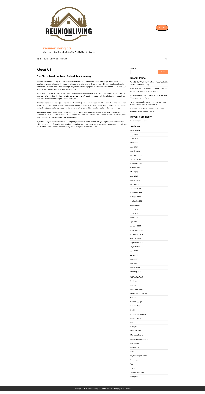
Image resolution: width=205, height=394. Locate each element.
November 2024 (136, 193)
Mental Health (135, 331)
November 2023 (136, 234)
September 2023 (136, 242)
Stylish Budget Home (138, 356)
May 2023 (134, 259)
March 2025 (135, 180)
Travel (132, 368)
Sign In (162, 28)
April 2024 (134, 222)
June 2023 (134, 255)
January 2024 (135, 226)
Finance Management (138, 293)
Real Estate (134, 347)
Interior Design (136, 318)
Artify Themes (125, 388)
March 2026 (135, 151)
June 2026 (134, 139)
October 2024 (135, 197)
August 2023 (135, 247)
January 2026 (135, 159)
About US (54, 59)
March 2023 (135, 267)
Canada (133, 285)
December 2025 (136, 164)
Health (132, 310)
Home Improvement (138, 314)
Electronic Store (136, 289)
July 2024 (134, 209)
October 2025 (135, 168)
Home (39, 59)
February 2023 (135, 272)
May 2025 (134, 172)
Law (131, 322)
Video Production (137, 372)
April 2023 (134, 263)
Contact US (65, 59)
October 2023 (135, 238)
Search (133, 68)
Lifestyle (133, 327)
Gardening (134, 297)
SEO (131, 352)
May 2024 (134, 218)
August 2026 (135, 130)
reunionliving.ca (57, 48)
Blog (46, 59)
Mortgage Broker (136, 335)
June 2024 (134, 213)
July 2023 (134, 251)
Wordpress (134, 376)
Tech (132, 364)
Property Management (139, 339)
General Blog (135, 306)
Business (134, 281)
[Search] (166, 59)
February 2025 (135, 184)
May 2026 (134, 143)
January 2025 (135, 188)
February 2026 (135, 155)
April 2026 (134, 147)
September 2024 (136, 201)
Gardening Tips (136, 302)
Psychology (134, 343)
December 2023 (136, 230)
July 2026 (134, 134)
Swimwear (134, 360)
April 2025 (134, 176)
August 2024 (135, 205)
